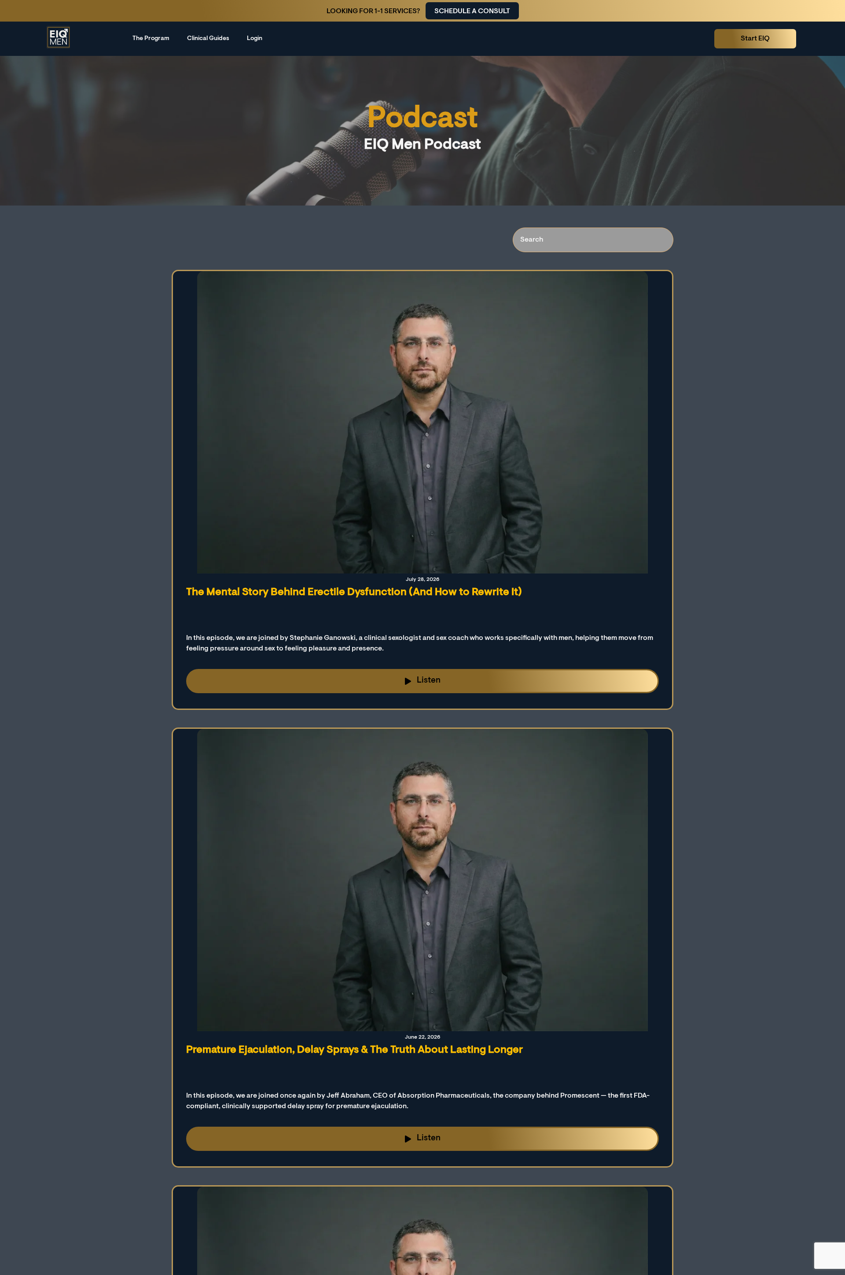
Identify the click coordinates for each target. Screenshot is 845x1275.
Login (254, 39)
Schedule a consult (472, 11)
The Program (150, 39)
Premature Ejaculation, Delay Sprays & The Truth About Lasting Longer (354, 1050)
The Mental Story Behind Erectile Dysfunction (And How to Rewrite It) (354, 592)
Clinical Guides (208, 39)
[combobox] (593, 240)
